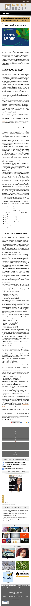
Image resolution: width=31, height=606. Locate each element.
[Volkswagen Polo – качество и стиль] (8, 557)
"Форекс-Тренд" (5, 121)
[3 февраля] (8, 570)
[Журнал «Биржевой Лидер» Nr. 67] (15, 483)
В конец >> (15, 456)
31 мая (22, 571)
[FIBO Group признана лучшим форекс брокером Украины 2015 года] (15, 543)
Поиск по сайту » (26, 1)
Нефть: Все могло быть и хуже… (10, 515)
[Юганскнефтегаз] (22, 576)
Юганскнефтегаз (22, 578)
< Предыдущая (15, 429)
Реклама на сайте (12, 596)
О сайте (4, 596)
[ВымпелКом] (8, 581)
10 (15, 448)
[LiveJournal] (28, 422)
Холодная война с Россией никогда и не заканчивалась (14, 513)
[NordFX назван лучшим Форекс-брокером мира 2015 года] (24, 543)
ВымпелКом (8, 582)
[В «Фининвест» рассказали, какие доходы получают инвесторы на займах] (24, 537)
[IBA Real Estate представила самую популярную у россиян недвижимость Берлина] (6, 537)
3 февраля (8, 571)
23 (15, 452)
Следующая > (15, 454)
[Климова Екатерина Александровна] (22, 557)
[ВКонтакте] (21, 422)
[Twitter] (23, 422)
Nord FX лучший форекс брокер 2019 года (13, 468)
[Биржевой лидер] (15, 10)
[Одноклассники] (24, 422)
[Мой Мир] (26, 422)
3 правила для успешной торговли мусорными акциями (15, 517)
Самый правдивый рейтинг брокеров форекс (14, 462)
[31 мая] (22, 570)
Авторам (26, 596)
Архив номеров (8, 500)
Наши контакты (15, 598)
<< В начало (15, 427)
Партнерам (6, 502)
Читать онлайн (7, 496)
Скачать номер (7, 498)
